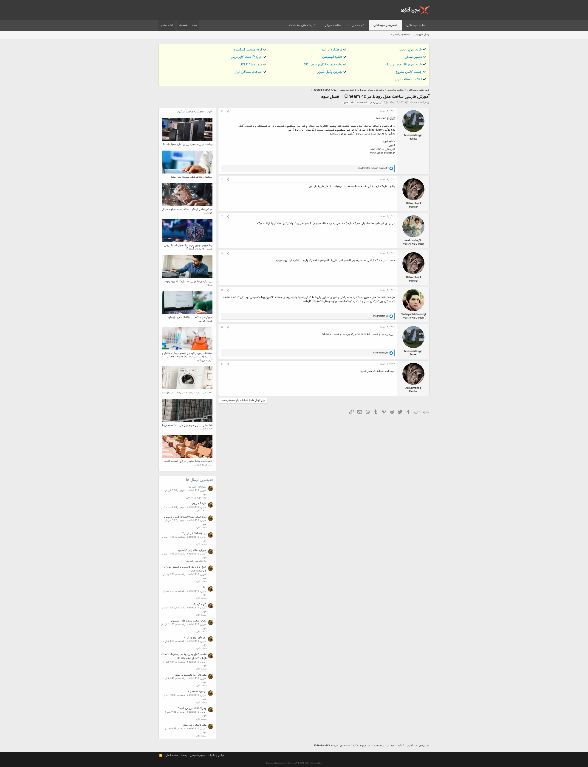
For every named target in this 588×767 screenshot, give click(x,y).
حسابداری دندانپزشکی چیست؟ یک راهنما (191, 177)
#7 (222, 364)
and (373, 168)
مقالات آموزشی (333, 25)
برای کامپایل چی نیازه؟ (194, 725)
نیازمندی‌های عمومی (196, 498)
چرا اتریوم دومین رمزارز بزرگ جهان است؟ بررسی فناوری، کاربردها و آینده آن (188, 247)
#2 (222, 180)
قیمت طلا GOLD (251, 64)
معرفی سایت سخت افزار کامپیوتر (188, 621)
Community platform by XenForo (294, 763)
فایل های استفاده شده (382, 149)
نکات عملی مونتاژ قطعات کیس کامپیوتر (185, 517)
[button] (348, 25)
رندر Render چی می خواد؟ (192, 708)
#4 (222, 253)
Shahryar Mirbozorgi (413, 314)
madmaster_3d (413, 240)
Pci (204, 587)
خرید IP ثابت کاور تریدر (246, 57)
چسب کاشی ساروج (409, 72)
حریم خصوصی (197, 755)
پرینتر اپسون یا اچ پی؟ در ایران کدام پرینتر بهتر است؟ (188, 283)
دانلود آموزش (388, 142)
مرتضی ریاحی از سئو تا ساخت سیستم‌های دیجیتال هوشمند (187, 211)
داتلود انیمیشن (332, 57)
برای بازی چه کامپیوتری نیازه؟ (190, 675)
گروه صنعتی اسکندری (247, 49)
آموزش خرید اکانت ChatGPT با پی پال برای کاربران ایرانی (190, 319)
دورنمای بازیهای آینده (195, 637)
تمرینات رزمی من (197, 487)
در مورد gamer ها (196, 691)
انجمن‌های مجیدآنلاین (385, 25)
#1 (222, 111)
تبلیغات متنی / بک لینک (302, 25)
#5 (222, 290)
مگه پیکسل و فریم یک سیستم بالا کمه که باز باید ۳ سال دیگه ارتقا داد (183, 656)
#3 (222, 216)
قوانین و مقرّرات (216, 755)
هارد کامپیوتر (199, 503)
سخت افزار (201, 511)
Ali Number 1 (413, 204)
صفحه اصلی (171, 755)
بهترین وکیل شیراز (329, 72)
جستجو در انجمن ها (400, 34)
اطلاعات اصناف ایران (408, 79)
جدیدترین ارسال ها (199, 480)
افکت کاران (348, 102)
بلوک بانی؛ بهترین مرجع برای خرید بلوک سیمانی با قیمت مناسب (187, 427)
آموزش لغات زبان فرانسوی (192, 550)
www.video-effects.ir (382, 153)
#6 (222, 327)
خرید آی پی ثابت (410, 49)
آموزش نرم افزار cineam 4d (369, 102)
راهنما (184, 755)
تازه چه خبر (358, 25)
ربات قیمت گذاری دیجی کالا (323, 64)
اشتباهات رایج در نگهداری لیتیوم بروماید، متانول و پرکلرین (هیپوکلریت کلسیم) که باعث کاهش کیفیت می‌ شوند (187, 356)
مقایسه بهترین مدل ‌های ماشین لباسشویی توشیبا (187, 393)
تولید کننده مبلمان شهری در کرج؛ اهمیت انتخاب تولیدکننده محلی (188, 463)
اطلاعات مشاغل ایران (248, 72)
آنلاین (392, 145)
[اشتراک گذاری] (227, 111)
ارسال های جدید (421, 34)
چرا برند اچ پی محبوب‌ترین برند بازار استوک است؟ (187, 144)
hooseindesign (418, 103)
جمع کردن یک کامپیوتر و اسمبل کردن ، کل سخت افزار (185, 569)
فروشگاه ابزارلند (332, 49)
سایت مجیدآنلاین (415, 25)
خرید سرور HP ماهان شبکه (403, 64)
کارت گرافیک (199, 604)
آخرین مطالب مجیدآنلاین (195, 112)
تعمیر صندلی (413, 57)
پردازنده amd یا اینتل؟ (194, 533)
